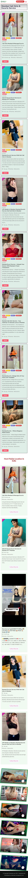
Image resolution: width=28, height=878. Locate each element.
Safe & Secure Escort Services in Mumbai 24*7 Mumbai (11, 98)
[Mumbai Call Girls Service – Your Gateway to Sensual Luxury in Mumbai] (12, 302)
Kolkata (5, 815)
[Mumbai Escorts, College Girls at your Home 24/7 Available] (12, 357)
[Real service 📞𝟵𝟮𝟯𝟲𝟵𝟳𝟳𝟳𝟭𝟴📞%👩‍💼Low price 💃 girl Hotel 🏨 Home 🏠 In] (14, 600)
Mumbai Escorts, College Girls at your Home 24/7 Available (13, 376)
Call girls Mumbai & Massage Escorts (13, 43)
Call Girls (4, 96)
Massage (4, 41)
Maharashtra (19, 57)
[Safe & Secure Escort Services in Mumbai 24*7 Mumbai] (12, 78)
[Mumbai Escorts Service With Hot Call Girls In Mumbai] (12, 134)
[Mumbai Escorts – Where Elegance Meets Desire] (12, 412)
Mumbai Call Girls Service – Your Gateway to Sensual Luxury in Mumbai (13, 321)
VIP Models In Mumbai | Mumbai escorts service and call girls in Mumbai (13, 210)
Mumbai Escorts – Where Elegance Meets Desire (12, 431)
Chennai (5, 867)
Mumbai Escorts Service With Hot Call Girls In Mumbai (13, 690)
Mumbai (14, 57)
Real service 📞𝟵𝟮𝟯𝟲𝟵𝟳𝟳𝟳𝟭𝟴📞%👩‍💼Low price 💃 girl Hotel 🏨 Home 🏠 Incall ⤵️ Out (13, 630)
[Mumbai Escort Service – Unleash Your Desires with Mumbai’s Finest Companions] (12, 245)
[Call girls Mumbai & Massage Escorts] (12, 24)
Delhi (4, 797)
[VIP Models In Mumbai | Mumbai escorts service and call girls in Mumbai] (12, 190)
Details (5, 61)
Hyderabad (6, 849)
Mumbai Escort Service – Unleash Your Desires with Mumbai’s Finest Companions (13, 266)
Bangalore (6, 832)
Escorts (4, 153)
